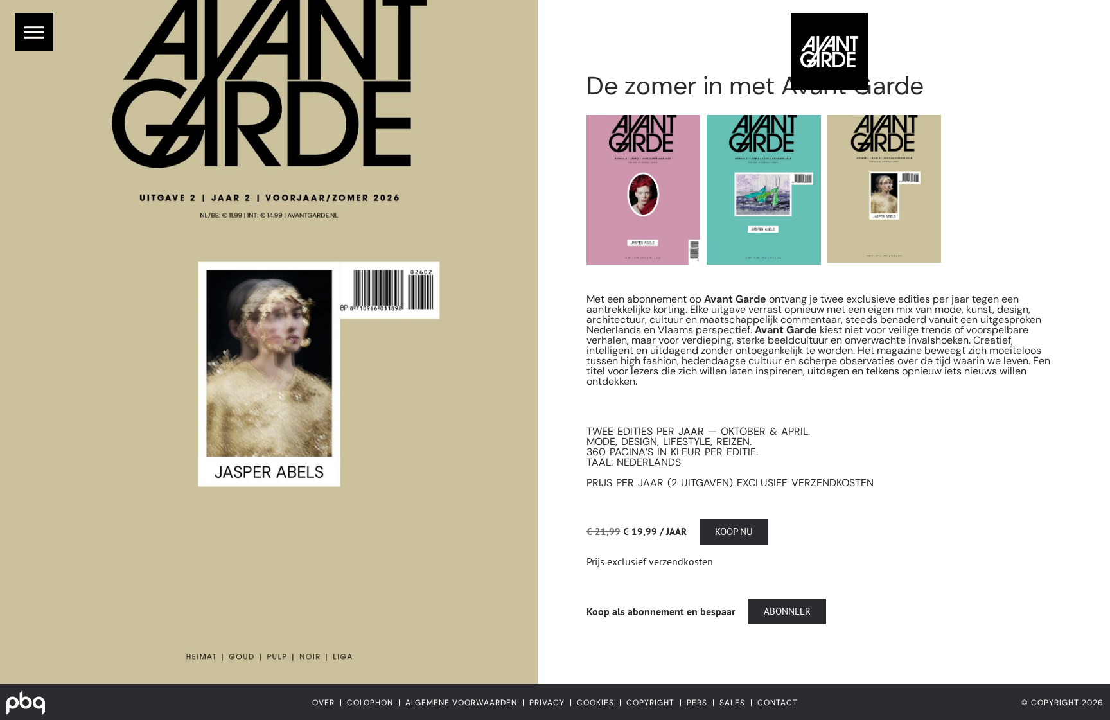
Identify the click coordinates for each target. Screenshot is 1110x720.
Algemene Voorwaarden (461, 703)
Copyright (650, 703)
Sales (732, 703)
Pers (697, 703)
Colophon (370, 703)
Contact (777, 703)
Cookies (595, 703)
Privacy (547, 703)
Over (323, 703)
